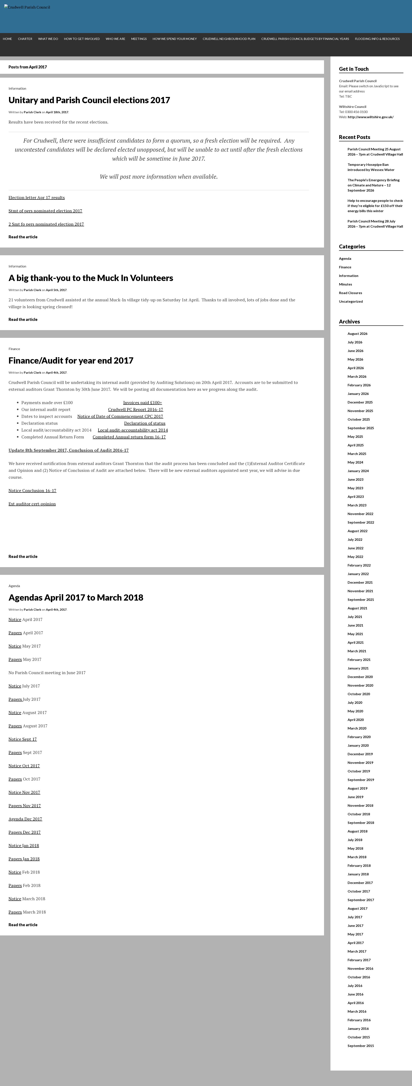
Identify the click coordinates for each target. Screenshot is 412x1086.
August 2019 (357, 788)
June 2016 (355, 994)
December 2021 (360, 582)
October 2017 (359, 891)
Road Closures (350, 293)
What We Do (48, 39)
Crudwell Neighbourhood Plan (229, 39)
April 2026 (356, 368)
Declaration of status (144, 423)
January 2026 (358, 393)
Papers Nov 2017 (25, 805)
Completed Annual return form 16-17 (129, 437)
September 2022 (361, 522)
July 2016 (355, 985)
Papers (15, 633)
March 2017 (357, 951)
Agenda (14, 586)
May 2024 (355, 462)
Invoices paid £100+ (142, 402)
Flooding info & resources (377, 39)
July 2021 (355, 617)
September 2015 (361, 1046)
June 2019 (355, 797)
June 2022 (355, 548)
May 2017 (355, 934)
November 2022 (360, 514)
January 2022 (358, 574)
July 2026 (355, 342)
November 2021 (360, 591)
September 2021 (361, 599)
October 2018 (359, 814)
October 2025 (359, 419)
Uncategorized (351, 301)
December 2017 (360, 883)
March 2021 (357, 651)
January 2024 (358, 471)
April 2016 (356, 1003)
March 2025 (357, 454)
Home (7, 39)
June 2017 (355, 925)
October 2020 (359, 694)
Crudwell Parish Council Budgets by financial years (305, 39)
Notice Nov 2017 (24, 792)
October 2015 (359, 1037)
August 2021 (357, 608)
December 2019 (360, 754)
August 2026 (357, 333)
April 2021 (356, 642)
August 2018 (357, 831)
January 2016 (358, 1028)
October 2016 (359, 977)
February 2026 (359, 385)
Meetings (139, 39)
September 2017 (361, 900)
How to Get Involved (82, 39)
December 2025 (360, 402)
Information (17, 88)
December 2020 (360, 677)
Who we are (115, 39)
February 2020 (359, 737)
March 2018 (357, 857)
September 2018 (361, 822)
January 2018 (358, 874)
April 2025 (356, 445)
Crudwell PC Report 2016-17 (135, 409)
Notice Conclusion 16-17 (32, 490)
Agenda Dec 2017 (25, 819)
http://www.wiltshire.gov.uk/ (371, 117)
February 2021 (359, 659)
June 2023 (355, 479)
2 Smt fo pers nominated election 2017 (46, 224)
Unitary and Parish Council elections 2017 (89, 100)
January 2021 (358, 668)
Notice (15, 619)
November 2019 (360, 762)
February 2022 (359, 565)
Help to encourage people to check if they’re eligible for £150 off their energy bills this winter (375, 205)
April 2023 (356, 496)
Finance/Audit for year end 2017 (71, 360)
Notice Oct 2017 (24, 766)
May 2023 (355, 488)
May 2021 (355, 634)
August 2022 (357, 531)
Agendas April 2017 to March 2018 (76, 597)
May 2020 (355, 711)
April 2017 (356, 943)
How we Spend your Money (175, 39)
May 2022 (355, 556)
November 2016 (360, 968)
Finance (14, 349)
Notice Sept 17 (23, 739)
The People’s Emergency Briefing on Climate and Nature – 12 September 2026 (374, 185)
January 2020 (358, 745)
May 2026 (355, 359)
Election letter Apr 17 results (37, 197)
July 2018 (355, 840)
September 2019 (361, 780)
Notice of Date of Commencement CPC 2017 (120, 416)
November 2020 (360, 685)
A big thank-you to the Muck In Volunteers (91, 278)
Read (26, 236)
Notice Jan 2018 (24, 845)
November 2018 (360, 805)
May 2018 (355, 848)
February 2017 (359, 960)
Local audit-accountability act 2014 (133, 430)
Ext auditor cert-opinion (32, 504)
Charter (25, 39)
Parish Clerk (32, 112)
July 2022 (355, 539)
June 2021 (355, 625)
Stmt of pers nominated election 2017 (45, 211)
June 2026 (355, 351)
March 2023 (357, 505)
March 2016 (357, 1011)
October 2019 (359, 771)
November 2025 (360, 411)
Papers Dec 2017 (25, 832)
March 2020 (357, 728)
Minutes (345, 284)
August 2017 (357, 908)
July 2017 (355, 917)
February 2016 (359, 1020)
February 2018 (359, 865)
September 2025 (361, 428)
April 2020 (356, 719)
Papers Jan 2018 (24, 859)
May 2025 (355, 436)
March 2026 (357, 376)
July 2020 (355, 702)
